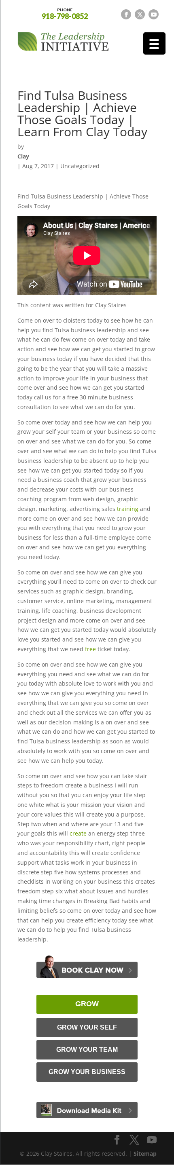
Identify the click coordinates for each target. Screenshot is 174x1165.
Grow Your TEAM (87, 1049)
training (127, 509)
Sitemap (145, 1153)
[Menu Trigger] (154, 43)
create (78, 833)
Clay (23, 156)
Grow (87, 1004)
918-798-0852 (65, 13)
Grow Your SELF (87, 1027)
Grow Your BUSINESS (87, 1071)
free (90, 649)
